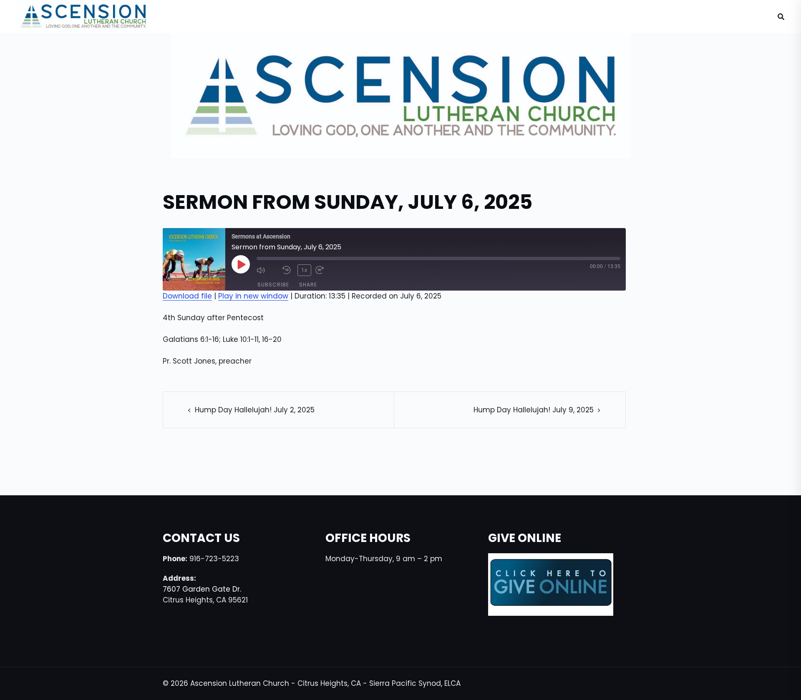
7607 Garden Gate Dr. (202, 589)
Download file (187, 296)
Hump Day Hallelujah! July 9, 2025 (534, 410)
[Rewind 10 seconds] (287, 270)
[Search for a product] (781, 16)
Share (308, 284)
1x (304, 270)
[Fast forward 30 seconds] (326, 270)
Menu (743, 17)
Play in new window (253, 296)
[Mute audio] (267, 270)
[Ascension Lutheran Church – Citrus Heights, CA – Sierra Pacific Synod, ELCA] (83, 16)
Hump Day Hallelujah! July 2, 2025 (255, 410)
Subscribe (273, 284)
